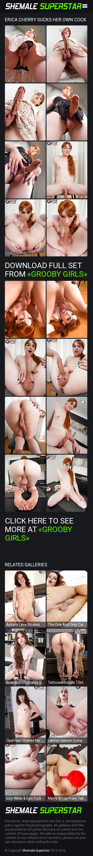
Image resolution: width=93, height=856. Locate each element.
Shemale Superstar (36, 850)
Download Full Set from (46, 269)
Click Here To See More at (39, 529)
